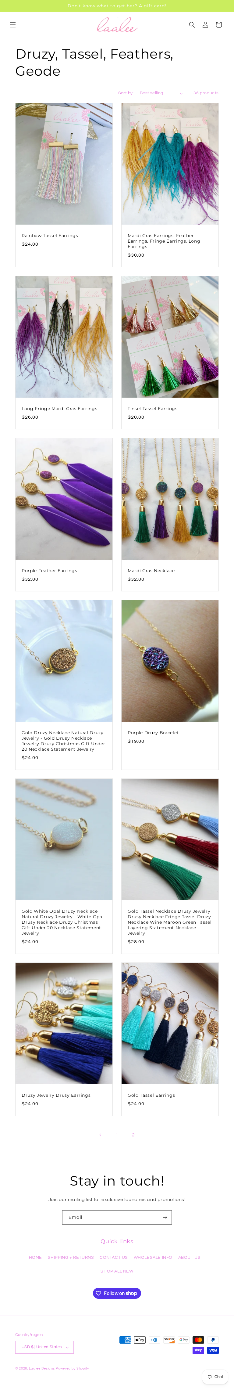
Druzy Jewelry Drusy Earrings (56, 1095)
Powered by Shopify (72, 1368)
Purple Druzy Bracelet (153, 732)
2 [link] (133, 1134)
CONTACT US (114, 1257)
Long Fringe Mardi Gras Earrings (59, 408)
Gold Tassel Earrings (151, 1095)
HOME (35, 1257)
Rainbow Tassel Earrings (50, 235)
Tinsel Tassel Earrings (153, 408)
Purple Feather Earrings (49, 570)
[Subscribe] (165, 1217)
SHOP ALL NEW (117, 1271)
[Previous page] (100, 1135)
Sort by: (126, 93)
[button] (13, 24)
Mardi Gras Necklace (151, 570)
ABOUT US (189, 1257)
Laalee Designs (42, 1368)
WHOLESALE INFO (153, 1257)
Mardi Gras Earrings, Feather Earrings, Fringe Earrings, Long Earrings (164, 241)
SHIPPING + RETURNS (71, 1257)
